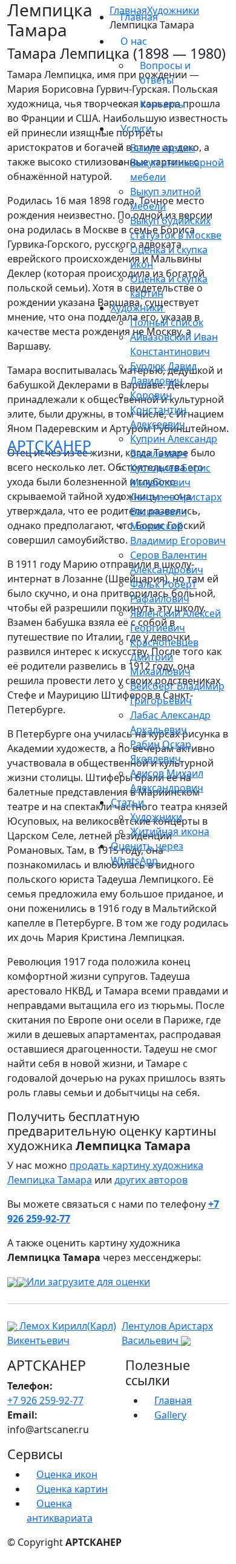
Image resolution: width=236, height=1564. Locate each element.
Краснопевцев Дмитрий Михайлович (164, 657)
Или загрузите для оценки (88, 1281)
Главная (139, 17)
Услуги (137, 128)
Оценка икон (66, 1474)
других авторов (151, 1179)
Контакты (162, 104)
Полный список (166, 322)
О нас (134, 41)
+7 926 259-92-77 (45, 1400)
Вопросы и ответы (165, 73)
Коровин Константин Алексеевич (158, 409)
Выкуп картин (162, 148)
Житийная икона (169, 831)
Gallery (170, 1415)
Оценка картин (72, 1489)
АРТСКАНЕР (49, 446)
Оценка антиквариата (60, 1511)
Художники (156, 817)
